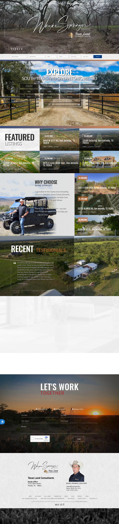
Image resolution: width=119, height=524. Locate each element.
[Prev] (76, 288)
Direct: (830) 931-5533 (73, 488)
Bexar (69, 86)
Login (87, 496)
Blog (72, 496)
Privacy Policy (82, 498)
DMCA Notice (71, 498)
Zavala (89, 97)
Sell (30, 4)
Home (16, 4)
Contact (79, 496)
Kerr (49, 91)
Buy (23, 4)
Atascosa (29, 86)
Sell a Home (47, 496)
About (66, 496)
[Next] (83, 288)
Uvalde (49, 97)
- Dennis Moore (22, 283)
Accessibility (93, 498)
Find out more (43, 215)
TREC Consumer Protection (29, 498)
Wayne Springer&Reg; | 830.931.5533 (75, 4)
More (60, 4)
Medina (90, 91)
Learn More (76, 356)
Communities (57, 496)
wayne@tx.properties (73, 486)
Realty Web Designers (81, 501)
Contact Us (51, 4)
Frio (29, 91)
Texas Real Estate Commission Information (52, 498)
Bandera (49, 86)
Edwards (90, 86)
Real (29, 97)
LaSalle (70, 91)
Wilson (69, 97)
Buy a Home (38, 496)
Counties (39, 4)
